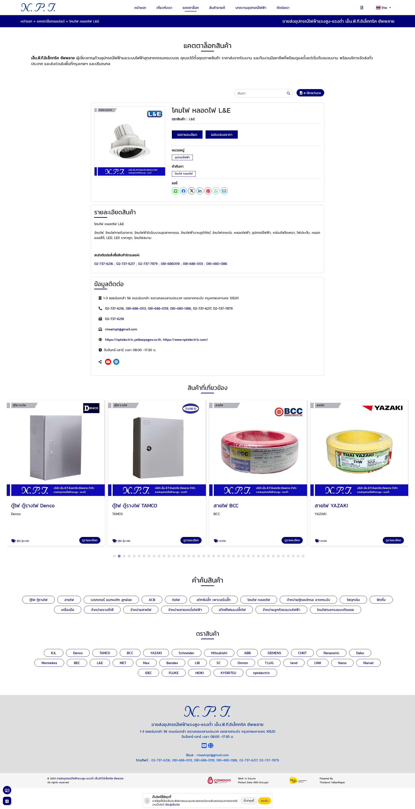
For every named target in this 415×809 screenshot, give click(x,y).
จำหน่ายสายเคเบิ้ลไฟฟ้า (185, 609)
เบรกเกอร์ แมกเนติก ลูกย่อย (111, 599)
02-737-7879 (148, 263)
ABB (247, 652)
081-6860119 (170, 263)
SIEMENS (274, 652)
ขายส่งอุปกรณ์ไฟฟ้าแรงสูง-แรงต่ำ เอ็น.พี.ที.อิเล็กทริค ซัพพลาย (90, 778)
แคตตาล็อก (191, 7)
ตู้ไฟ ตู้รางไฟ (38, 599)
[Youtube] (108, 361)
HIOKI (199, 672)
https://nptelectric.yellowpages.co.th (133, 339)
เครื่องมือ (67, 609)
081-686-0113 (193, 263)
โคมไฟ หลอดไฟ (184, 173)
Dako (360, 652)
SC (219, 662)
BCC (130, 652)
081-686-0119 (158, 308)
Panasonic (331, 652)
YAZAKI (156, 652)
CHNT (302, 652)
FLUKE (174, 672)
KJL (53, 652)
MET (123, 662)
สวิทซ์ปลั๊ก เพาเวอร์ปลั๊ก (214, 599)
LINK (317, 662)
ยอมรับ (264, 801)
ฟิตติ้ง (381, 599)
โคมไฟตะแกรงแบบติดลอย (335, 609)
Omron (243, 662)
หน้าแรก (140, 7)
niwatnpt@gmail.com (121, 329)
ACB (152, 599)
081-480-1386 (216, 263)
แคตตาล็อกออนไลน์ (51, 21)
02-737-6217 (125, 263)
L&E (192, 119)
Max (146, 662)
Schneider (186, 652)
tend (293, 662)
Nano (342, 662)
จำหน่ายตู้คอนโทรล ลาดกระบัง (308, 599)
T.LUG (269, 662)
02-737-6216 (103, 263)
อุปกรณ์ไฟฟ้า (182, 157)
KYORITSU (228, 672)
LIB (197, 662)
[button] (114, 556)
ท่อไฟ (176, 599)
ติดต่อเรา (283, 7)
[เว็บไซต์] (116, 361)
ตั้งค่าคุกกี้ (249, 801)
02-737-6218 (114, 318)
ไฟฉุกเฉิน (353, 599)
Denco (78, 652)
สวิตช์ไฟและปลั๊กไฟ (232, 609)
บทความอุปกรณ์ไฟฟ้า (250, 7)
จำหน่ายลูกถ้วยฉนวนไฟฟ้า (281, 609)
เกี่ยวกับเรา (164, 7)
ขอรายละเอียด (187, 134)
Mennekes (49, 662)
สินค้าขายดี (217, 7)
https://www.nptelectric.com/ (185, 339)
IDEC (148, 672)
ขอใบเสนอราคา (221, 134)
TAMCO (104, 652)
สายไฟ (69, 599)
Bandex (172, 662)
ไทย (385, 7)
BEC (77, 662)
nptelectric (261, 672)
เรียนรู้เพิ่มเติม (172, 805)
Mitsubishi (219, 652)
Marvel (368, 662)
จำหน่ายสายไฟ (140, 609)
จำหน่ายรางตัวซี (102, 609)
